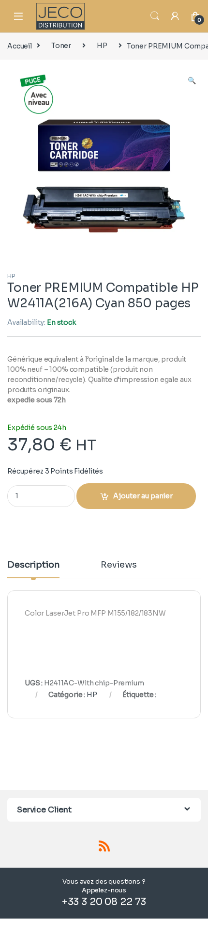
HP (102, 45)
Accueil (19, 45)
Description (33, 565)
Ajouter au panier (143, 496)
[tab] (33, 569)
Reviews (118, 565)
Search (154, 16)
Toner (61, 45)
